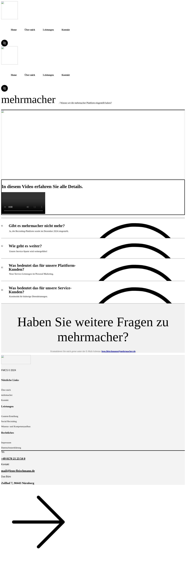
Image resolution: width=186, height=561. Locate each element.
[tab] (93, 227)
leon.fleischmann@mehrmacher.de (119, 351)
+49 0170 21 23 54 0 (13, 458)
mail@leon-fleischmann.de (18, 470)
